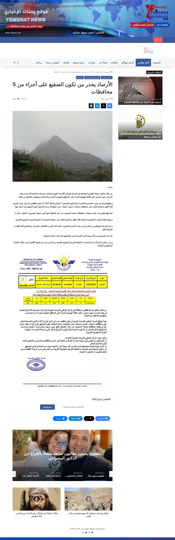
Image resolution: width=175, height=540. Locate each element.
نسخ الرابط (47, 407)
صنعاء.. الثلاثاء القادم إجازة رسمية (145, 102)
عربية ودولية (79, 62)
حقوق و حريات (52, 62)
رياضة (39, 62)
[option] (62, 455)
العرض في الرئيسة (92, 78)
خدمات (80, 78)
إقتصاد (66, 62)
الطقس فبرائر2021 (100, 399)
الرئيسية (157, 62)
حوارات (91, 62)
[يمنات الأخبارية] (133, 50)
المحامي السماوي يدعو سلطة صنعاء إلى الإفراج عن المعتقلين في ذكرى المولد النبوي (62, 456)
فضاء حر (103, 62)
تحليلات (114, 62)
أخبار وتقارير (143, 62)
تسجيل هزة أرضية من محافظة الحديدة (138, 40)
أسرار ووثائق (127, 62)
